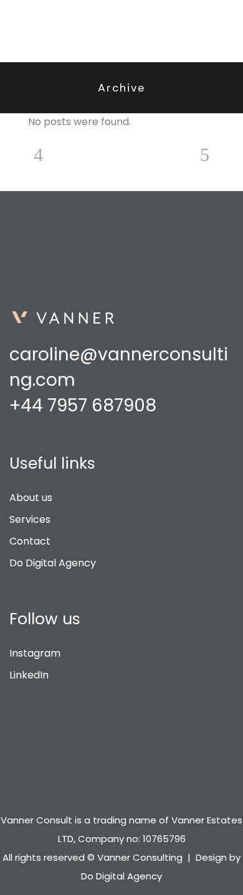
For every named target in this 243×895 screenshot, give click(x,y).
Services (29, 519)
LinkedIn (29, 675)
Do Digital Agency (52, 563)
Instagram (34, 653)
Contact (29, 541)
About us (30, 497)
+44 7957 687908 (82, 405)
